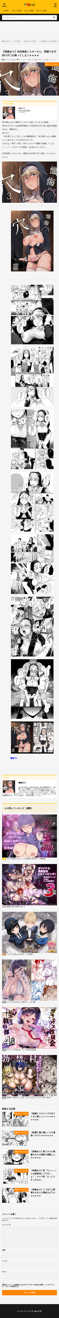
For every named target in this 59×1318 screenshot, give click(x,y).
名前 (3, 1250)
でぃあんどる (36, 1311)
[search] (54, 17)
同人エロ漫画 (33, 60)
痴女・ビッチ (51, 60)
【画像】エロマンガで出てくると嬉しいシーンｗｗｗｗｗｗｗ (43, 1116)
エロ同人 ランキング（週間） (18, 808)
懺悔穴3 (13, 758)
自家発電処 (26, 111)
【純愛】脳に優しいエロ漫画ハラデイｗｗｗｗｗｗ (43, 1134)
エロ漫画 (5, 10)
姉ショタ (42, 60)
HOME (6, 41)
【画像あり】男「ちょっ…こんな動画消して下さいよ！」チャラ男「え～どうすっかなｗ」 (44, 1175)
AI (19, 60)
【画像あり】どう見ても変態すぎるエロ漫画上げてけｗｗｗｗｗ (43, 1192)
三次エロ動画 (29, 10)
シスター (24, 60)
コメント (6, 1225)
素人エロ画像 (42, 10)
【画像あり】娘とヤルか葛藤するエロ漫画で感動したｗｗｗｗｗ (43, 1154)
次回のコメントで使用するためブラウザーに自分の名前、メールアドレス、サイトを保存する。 (28, 1285)
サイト (4, 1272)
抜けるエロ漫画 (30, 41)
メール (4, 1261)
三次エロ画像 (16, 10)
